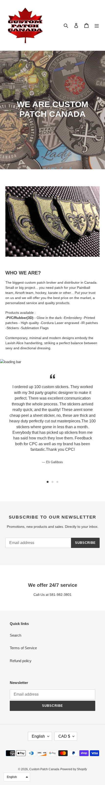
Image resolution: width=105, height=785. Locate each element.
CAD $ (64, 736)
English (38, 736)
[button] (17, 777)
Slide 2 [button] (52, 481)
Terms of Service (23, 648)
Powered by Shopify (73, 769)
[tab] (47, 481)
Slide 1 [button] (47, 481)
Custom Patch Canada (44, 769)
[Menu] (97, 25)
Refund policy (21, 661)
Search (15, 635)
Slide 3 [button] (57, 481)
